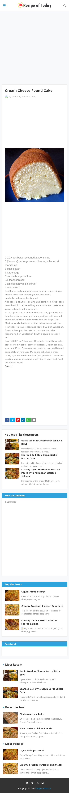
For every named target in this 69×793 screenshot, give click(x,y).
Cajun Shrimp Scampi (33, 591)
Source (8, 366)
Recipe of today (43, 788)
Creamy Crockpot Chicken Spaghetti (42, 605)
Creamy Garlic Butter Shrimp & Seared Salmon (39, 622)
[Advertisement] (34, 47)
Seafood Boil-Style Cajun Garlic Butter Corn (41, 690)
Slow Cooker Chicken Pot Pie (36, 728)
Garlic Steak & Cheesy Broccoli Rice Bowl (40, 673)
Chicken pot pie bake (32, 714)
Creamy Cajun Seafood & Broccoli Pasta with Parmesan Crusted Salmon (40, 473)
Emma (15, 96)
